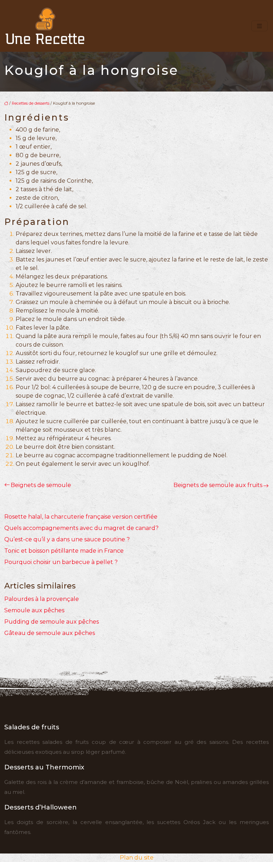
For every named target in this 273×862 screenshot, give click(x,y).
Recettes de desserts (30, 103)
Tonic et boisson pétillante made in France (64, 550)
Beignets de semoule (41, 485)
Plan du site (137, 857)
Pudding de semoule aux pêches (51, 621)
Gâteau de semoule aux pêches (49, 633)
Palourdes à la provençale (41, 599)
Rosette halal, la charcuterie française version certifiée (80, 516)
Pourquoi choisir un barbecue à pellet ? (61, 562)
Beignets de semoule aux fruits (217, 485)
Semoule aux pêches (34, 610)
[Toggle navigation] (259, 26)
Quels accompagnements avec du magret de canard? (81, 528)
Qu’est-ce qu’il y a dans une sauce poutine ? (67, 539)
